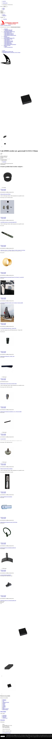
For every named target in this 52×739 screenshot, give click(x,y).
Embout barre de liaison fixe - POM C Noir (7, 356)
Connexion (4, 717)
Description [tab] (4, 161)
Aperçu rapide (3, 190)
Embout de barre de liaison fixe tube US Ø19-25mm (8, 522)
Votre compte (3, 711)
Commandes (4, 715)
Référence (2, 156)
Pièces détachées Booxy (8, 43)
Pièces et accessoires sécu (8, 47)
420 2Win (4, 706)
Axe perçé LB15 (3, 438)
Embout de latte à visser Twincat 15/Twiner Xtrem (8, 383)
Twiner (3, 704)
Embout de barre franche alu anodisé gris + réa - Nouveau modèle (10, 411)
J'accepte (2, 736)
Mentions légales (8, 732)
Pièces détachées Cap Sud (8, 40)
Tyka (3, 701)
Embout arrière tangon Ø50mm (5, 194)
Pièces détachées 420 (7, 42)
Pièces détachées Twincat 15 (9, 34)
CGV (3, 732)
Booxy (3, 707)
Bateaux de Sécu (5, 709)
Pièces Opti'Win (7, 39)
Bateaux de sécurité (6, 45)
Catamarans (5, 28)
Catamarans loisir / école (8, 29)
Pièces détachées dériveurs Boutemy (10, 44)
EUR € (3, 8)
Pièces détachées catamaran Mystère (10, 35)
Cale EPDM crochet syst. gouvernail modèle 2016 (8, 222)
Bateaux (5, 46)
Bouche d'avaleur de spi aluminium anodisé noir (8, 547)
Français (3, 14)
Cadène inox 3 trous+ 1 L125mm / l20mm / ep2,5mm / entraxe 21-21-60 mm (12, 250)
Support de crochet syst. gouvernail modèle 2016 (8, 600)
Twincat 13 (4, 700)
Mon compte (4, 716)
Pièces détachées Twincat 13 (9, 33)
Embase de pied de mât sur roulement (6, 468)
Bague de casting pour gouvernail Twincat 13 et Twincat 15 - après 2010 (12, 277)
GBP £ (3, 9)
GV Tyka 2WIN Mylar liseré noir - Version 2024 (8, 328)
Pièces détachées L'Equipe (8, 41)
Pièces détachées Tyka (8, 32)
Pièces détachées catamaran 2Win (8, 31)
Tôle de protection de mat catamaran (6, 496)
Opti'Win (3, 703)
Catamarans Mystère (5, 702)
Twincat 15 (4, 699)
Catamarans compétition (8, 30)
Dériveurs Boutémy (5, 708)
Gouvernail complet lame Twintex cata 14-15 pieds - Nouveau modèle (11, 302)
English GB (4, 15)
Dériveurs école (6, 37)
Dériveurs (4, 36)
